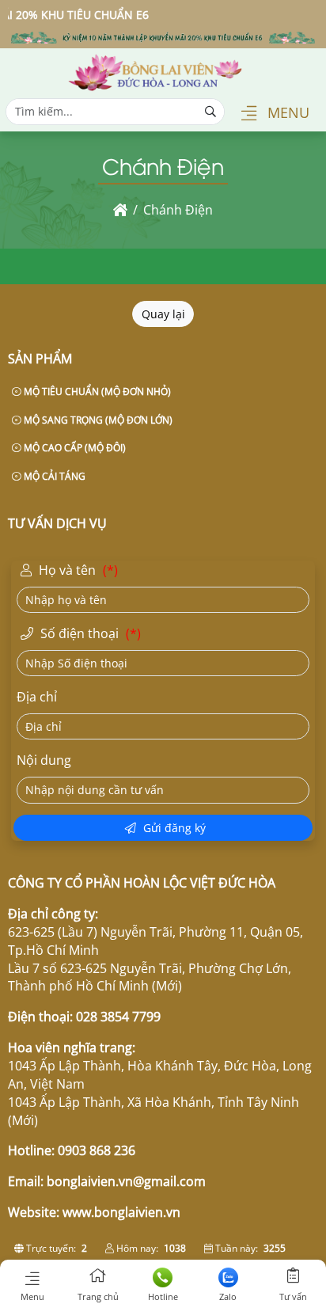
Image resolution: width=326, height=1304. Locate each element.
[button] (248, 114)
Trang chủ (98, 1296)
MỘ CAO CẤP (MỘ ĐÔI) (73, 447)
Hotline (163, 1296)
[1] (155, 87)
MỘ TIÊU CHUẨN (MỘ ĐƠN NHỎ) (96, 391)
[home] (120, 210)
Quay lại (163, 313)
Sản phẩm (40, 358)
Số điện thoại (89, 633)
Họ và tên (77, 570)
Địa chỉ (37, 696)
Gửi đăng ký (173, 827)
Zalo (228, 1296)
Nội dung (44, 760)
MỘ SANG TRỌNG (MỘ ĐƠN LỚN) (96, 420)
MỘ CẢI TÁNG (53, 476)
